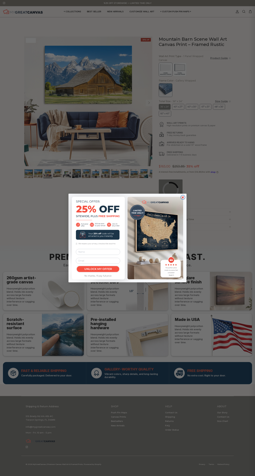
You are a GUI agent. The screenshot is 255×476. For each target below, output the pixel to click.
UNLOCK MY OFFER (98, 269)
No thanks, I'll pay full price (98, 276)
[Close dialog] (183, 197)
